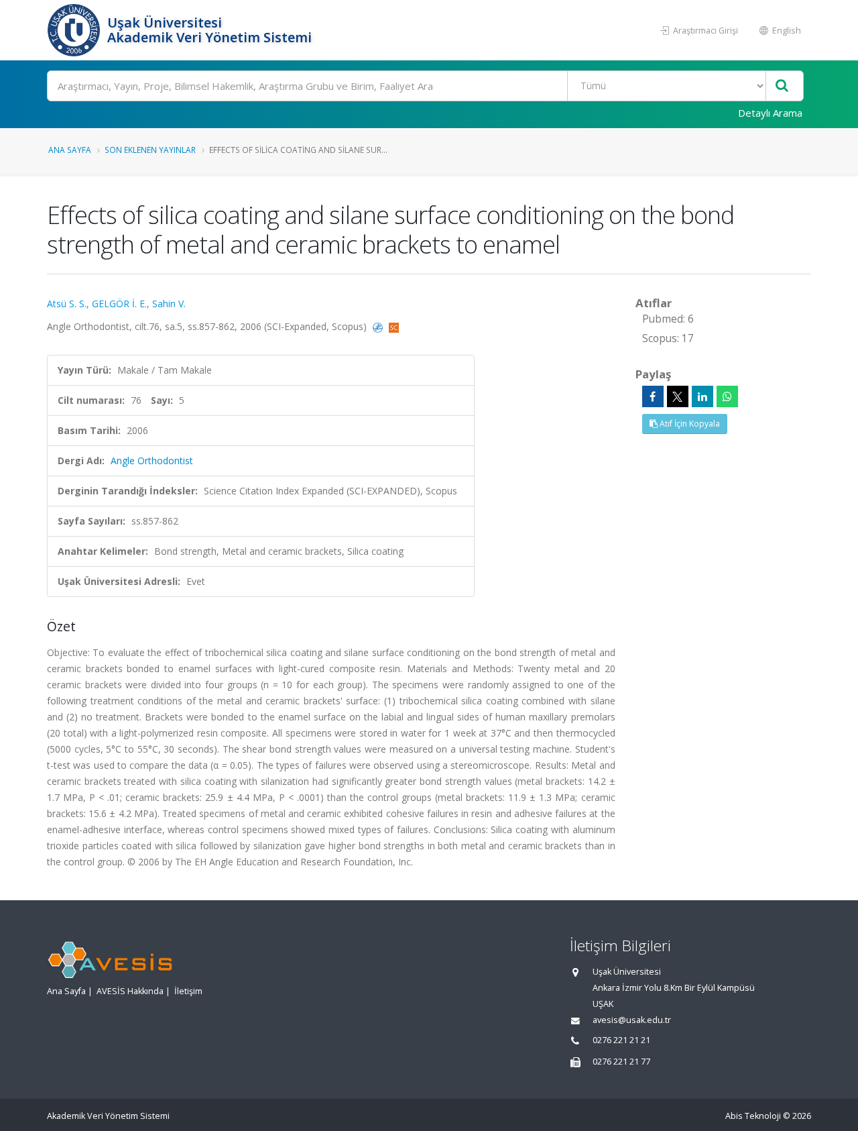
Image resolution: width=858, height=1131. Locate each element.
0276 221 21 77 (621, 1061)
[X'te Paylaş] (677, 396)
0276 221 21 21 (621, 1040)
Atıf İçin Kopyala (689, 423)
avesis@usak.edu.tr (632, 1020)
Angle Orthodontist (152, 460)
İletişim (188, 991)
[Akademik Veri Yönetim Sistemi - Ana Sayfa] (75, 30)
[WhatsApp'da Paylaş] (727, 396)
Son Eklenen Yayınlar (150, 149)
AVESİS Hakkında (130, 991)
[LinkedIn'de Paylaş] (702, 396)
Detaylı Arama (770, 112)
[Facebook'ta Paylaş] (653, 396)
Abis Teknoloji (753, 1116)
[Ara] (782, 86)
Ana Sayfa (69, 149)
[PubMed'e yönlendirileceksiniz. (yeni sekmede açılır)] (379, 326)
